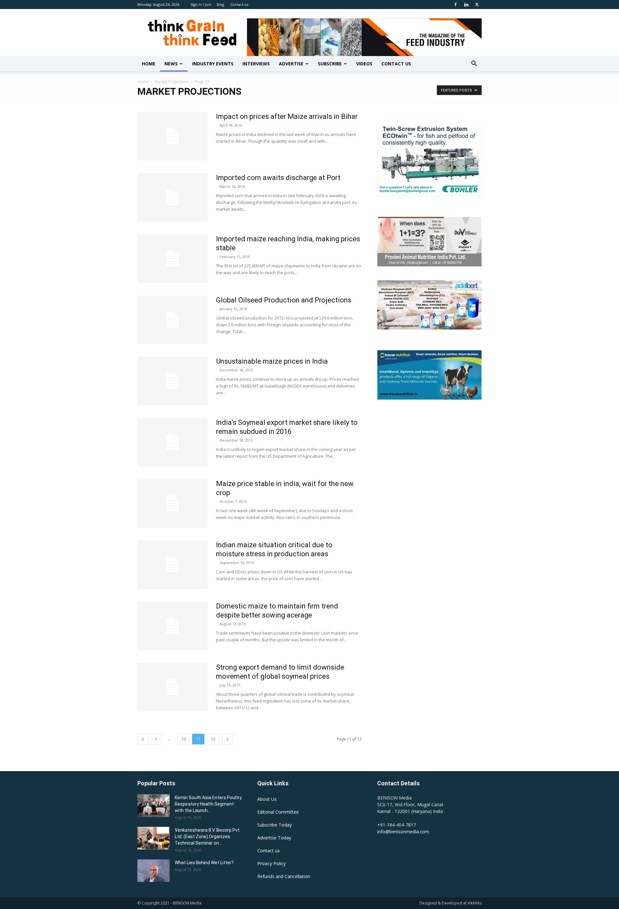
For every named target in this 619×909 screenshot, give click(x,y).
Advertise (291, 64)
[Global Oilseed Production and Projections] (172, 320)
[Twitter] (477, 4)
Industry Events (212, 64)
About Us (267, 799)
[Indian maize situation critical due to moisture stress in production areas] (172, 565)
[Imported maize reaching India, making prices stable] (172, 258)
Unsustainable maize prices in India (272, 361)
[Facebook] (455, 4)
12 (213, 739)
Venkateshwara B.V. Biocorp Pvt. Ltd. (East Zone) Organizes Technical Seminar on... (208, 837)
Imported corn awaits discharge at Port (278, 178)
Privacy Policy (271, 863)
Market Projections (172, 81)
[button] (474, 64)
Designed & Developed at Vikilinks (450, 903)
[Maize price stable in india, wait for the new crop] (172, 503)
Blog (220, 4)
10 (183, 739)
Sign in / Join (201, 4)
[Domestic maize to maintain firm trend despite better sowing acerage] (172, 626)
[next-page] (227, 739)
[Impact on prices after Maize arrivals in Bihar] (172, 136)
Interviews (256, 64)
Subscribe (330, 64)
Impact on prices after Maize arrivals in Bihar (287, 116)
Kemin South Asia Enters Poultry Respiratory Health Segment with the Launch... (208, 804)
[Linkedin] (466, 4)
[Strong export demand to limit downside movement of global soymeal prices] (172, 687)
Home (148, 64)
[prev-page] (142, 739)
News (171, 64)
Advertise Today (274, 838)
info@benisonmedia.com (403, 831)
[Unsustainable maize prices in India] (172, 381)
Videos (364, 64)
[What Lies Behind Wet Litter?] (153, 870)
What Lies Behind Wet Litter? (204, 862)
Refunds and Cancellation (283, 876)
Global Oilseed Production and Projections (283, 300)
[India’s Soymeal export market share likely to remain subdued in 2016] (172, 442)
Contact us (239, 4)
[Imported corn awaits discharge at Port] (172, 197)
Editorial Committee (278, 812)
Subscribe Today (274, 825)
